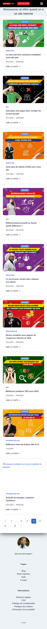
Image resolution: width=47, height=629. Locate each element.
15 (15, 526)
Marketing (10, 51)
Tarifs (23, 577)
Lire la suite (13, 66)
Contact (23, 580)
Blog (24, 571)
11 (40, 521)
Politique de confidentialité (23, 603)
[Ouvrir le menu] (41, 3)
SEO (7, 107)
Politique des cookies (23, 607)
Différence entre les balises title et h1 (22, 444)
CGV (23, 600)
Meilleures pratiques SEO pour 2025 (22, 391)
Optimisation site (13, 440)
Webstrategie (11, 331)
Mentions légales (23, 597)
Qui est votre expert (23, 554)
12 (5, 526)
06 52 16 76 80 (23, 3)
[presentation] (23, 33)
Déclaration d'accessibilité (23, 610)
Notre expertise (23, 574)
